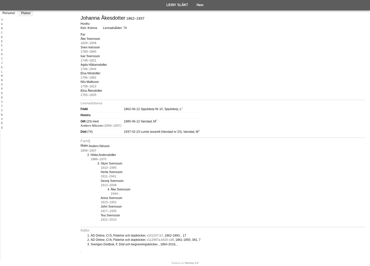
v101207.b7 (155, 235)
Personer (9, 13)
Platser (26, 13)
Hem (200, 5)
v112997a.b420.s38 (160, 240)
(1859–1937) (101, 125)
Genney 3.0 (192, 262)
